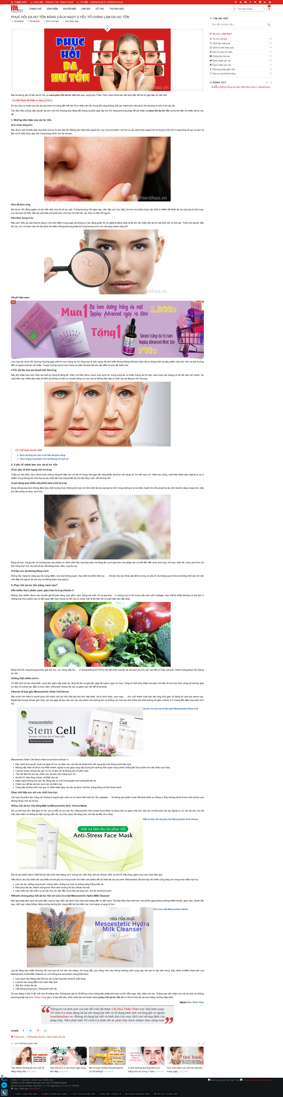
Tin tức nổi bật (219, 39)
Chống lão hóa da (221, 56)
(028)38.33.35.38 (115, 2)
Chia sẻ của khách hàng (223, 73)
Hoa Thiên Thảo (72, 21)
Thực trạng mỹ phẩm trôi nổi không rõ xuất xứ (44, 458)
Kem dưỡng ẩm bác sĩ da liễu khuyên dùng (42, 455)
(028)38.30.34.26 (98, 2)
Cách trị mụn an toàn (221, 52)
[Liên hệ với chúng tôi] (4, 1093)
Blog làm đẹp (222, 33)
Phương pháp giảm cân (223, 69)
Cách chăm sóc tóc (221, 65)
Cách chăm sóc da (221, 61)
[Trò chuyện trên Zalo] (4, 1078)
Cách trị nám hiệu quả (222, 47)
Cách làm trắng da (221, 43)
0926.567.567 (34, 1088)
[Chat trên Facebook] (4, 1085)
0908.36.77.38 (52, 2)
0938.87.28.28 (66, 2)
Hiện (48, 100)
